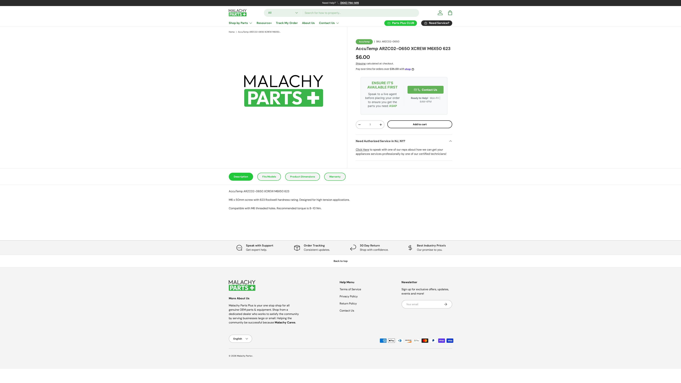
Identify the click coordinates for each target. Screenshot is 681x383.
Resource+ (264, 23)
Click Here (362, 149)
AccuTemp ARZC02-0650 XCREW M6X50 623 (259, 32)
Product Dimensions (302, 176)
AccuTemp (364, 41)
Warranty (335, 176)
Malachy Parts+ (245, 355)
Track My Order (287, 23)
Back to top (341, 261)
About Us (308, 23)
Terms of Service (350, 289)
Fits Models (269, 176)
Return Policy (348, 303)
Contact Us (327, 23)
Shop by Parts (238, 23)
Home (232, 32)
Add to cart (420, 124)
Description (241, 176)
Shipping (361, 63)
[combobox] (341, 13)
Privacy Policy (349, 296)
